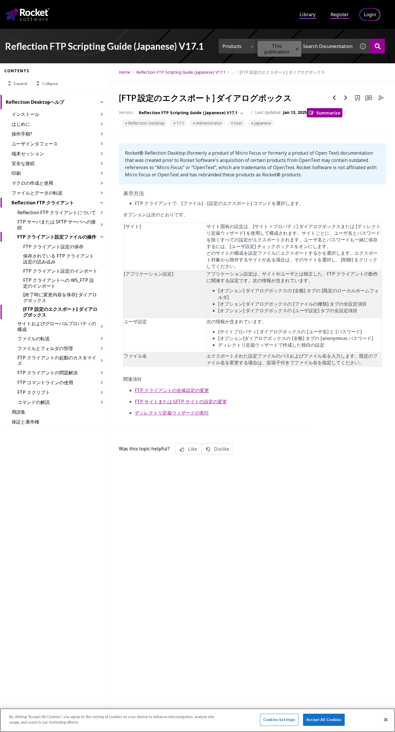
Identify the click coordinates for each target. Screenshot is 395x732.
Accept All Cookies (323, 719)
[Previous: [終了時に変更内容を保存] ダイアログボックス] (334, 97)
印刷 (16, 173)
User (238, 123)
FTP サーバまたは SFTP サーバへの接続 (56, 224)
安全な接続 (23, 163)
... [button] (232, 72)
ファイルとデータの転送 (37, 193)
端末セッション (28, 153)
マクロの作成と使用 (32, 183)
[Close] (385, 719)
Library (307, 14)
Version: (126, 112)
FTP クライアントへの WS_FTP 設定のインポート (58, 283)
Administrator (209, 123)
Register (340, 14)
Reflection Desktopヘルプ (35, 102)
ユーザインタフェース (35, 144)
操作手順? (22, 134)
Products (231, 46)
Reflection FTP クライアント (43, 202)
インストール (25, 114)
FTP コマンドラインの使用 (45, 382)
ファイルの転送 (33, 338)
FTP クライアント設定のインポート (60, 271)
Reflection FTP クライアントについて (56, 212)
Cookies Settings (279, 719)
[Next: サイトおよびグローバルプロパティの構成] (346, 97)
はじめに (21, 124)
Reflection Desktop (146, 123)
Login (370, 14)
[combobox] (306, 46)
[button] (297, 49)
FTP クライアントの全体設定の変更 (172, 390)
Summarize (328, 112)
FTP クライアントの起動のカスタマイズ (56, 360)
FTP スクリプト (33, 392)
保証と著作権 (25, 422)
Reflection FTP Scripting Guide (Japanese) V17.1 (181, 72)
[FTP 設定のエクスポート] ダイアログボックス (60, 312)
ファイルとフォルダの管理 (45, 348)
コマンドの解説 (33, 402)
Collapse (50, 83)
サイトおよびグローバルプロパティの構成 (56, 326)
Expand (20, 83)
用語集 (18, 412)
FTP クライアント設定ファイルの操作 (56, 237)
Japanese (262, 123)
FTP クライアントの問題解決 (47, 372)
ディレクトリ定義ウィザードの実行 (172, 413)
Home (124, 72)
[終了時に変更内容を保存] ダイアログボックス (60, 297)
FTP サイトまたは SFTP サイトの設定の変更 (181, 401)
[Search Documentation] (377, 46)
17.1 (180, 123)
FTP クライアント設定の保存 (53, 246)
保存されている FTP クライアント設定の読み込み (58, 259)
